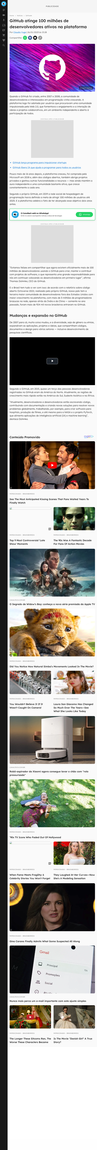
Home (12, 15)
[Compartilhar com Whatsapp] (25, 38)
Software (29, 15)
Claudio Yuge (19, 32)
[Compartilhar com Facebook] (30, 38)
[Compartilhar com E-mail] (35, 38)
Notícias (20, 15)
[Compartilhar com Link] (40, 38)
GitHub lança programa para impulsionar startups (39, 162)
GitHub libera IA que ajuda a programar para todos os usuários (47, 167)
